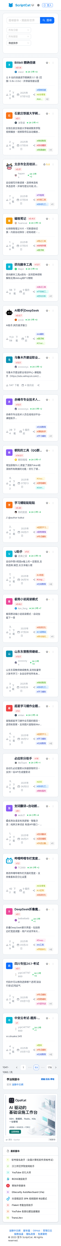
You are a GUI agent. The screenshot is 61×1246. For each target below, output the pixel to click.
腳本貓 (26, 1230)
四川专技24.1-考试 (26, 963)
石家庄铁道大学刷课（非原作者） (27, 113)
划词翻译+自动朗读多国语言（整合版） (27, 806)
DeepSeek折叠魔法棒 (27, 909)
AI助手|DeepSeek (26, 310)
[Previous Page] (16, 1067)
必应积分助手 (23, 758)
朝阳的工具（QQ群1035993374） (27, 450)
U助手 (18, 551)
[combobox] (17, 30)
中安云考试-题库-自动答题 (27, 1018)
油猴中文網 (17, 1084)
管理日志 (47, 1230)
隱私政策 (30, 1234)
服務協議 (18, 1234)
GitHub (36, 1230)
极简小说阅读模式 (26, 599)
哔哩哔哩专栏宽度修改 (27, 858)
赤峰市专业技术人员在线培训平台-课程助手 (27, 400)
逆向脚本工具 (23, 264)
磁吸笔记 (20, 218)
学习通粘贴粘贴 (24, 503)
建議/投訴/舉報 (47, 1079)
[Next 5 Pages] (42, 1067)
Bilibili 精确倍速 (24, 62)
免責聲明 (42, 1234)
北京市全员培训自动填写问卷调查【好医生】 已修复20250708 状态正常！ (26, 164)
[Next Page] (55, 1067)
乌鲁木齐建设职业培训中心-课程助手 (27, 358)
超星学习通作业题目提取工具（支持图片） (27, 706)
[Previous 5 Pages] (29, 1067)
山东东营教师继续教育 (27, 652)
